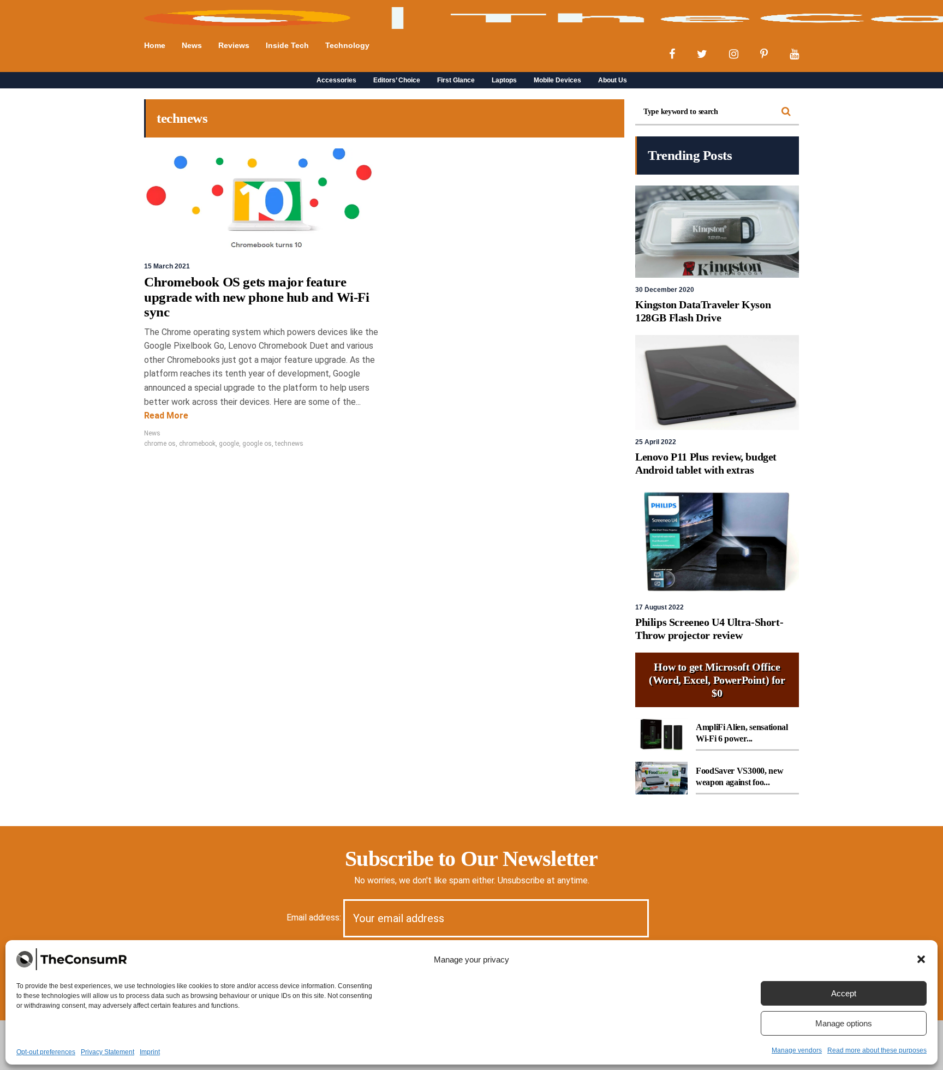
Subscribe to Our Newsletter (471, 858)
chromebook (197, 443)
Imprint (150, 1052)
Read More (166, 415)
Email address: (315, 917)
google (229, 443)
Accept (843, 993)
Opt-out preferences (45, 1052)
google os (257, 443)
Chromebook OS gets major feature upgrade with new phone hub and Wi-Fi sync (256, 296)
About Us (612, 80)
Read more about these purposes (877, 1050)
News (152, 433)
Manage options (843, 1023)
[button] (921, 959)
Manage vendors (797, 1050)
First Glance (456, 80)
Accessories (336, 80)
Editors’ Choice (396, 80)
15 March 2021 (167, 266)
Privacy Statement (107, 1052)
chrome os (160, 443)
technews (289, 443)
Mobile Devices (557, 80)
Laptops (504, 80)
